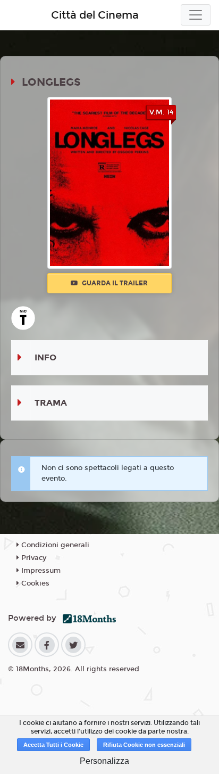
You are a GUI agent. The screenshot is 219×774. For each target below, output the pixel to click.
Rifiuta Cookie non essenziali (144, 745)
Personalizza (104, 760)
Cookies (34, 583)
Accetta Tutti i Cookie (53, 745)
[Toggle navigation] (195, 15)
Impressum (40, 570)
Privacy (32, 558)
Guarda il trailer (114, 283)
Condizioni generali (54, 545)
